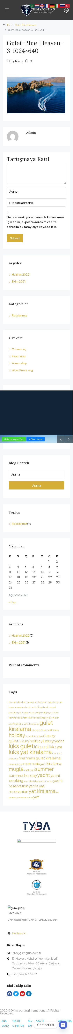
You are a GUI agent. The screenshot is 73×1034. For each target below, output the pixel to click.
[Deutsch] (52, 5)
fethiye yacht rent (18, 717)
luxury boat (38, 736)
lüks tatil (41, 746)
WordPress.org (22, 370)
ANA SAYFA (5, 1023)
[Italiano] (57, 5)
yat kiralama (42, 791)
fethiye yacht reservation (41, 717)
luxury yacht (53, 740)
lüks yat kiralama (30, 751)
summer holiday (23, 775)
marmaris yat (16, 764)
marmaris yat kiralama (42, 763)
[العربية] (32, 5)
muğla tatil (29, 770)
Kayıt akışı (18, 356)
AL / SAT (30, 1023)
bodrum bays (45, 702)
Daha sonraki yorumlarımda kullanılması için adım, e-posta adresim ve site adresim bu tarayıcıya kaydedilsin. (35, 221)
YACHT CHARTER (18, 1023)
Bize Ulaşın (36, 439)
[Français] (47, 5)
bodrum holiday (34, 707)
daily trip (36, 712)
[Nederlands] (37, 5)
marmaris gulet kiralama (39, 758)
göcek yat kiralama (49, 730)
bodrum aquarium (28, 702)
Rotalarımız (19, 315)
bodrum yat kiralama (20, 712)
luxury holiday (30, 740)
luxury (29, 736)
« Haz (12, 602)
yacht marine (46, 781)
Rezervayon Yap (14, 439)
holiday (17, 735)
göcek (35, 730)
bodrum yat (49, 707)
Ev (8, 25)
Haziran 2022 (20, 274)
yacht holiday (31, 781)
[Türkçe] (67, 5)
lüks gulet (21, 746)
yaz (36, 796)
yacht (43, 775)
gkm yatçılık (25, 724)
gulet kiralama (31, 725)
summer (44, 769)
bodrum (13, 702)
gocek (35, 724)
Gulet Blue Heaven (25, 25)
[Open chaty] (63, 1025)
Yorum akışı (19, 363)
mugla (16, 769)
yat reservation (25, 797)
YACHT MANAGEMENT (44, 1023)
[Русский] (62, 5)
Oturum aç (19, 349)
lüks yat (55, 746)
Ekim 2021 (19, 281)
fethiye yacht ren (50, 712)
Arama (36, 485)
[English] (42, 5)
